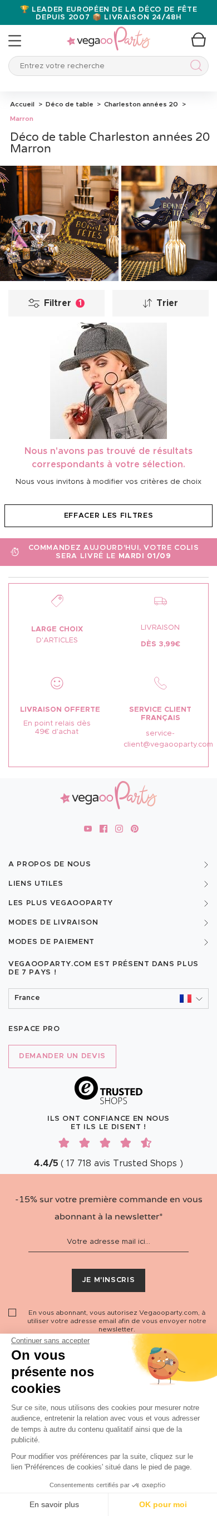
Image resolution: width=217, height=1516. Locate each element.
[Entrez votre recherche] (194, 67)
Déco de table (68, 104)
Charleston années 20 (140, 104)
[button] (108, 998)
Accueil (22, 104)
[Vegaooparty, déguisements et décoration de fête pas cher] (108, 32)
